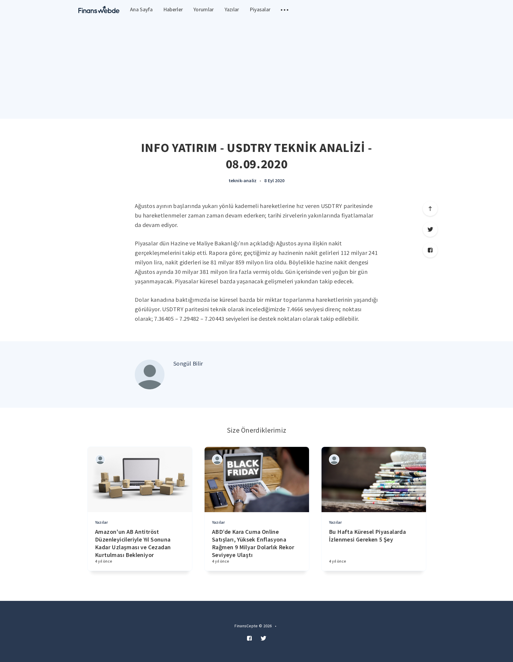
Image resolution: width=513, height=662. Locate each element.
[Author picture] (149, 374)
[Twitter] (430, 229)
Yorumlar (203, 9)
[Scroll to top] (430, 208)
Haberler (173, 9)
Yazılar (231, 9)
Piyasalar (260, 9)
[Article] (140, 479)
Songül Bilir (188, 363)
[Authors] (100, 459)
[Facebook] (430, 250)
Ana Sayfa (141, 9)
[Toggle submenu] (284, 9)
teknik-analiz (243, 180)
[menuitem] (99, 9)
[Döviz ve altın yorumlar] (99, 9)
